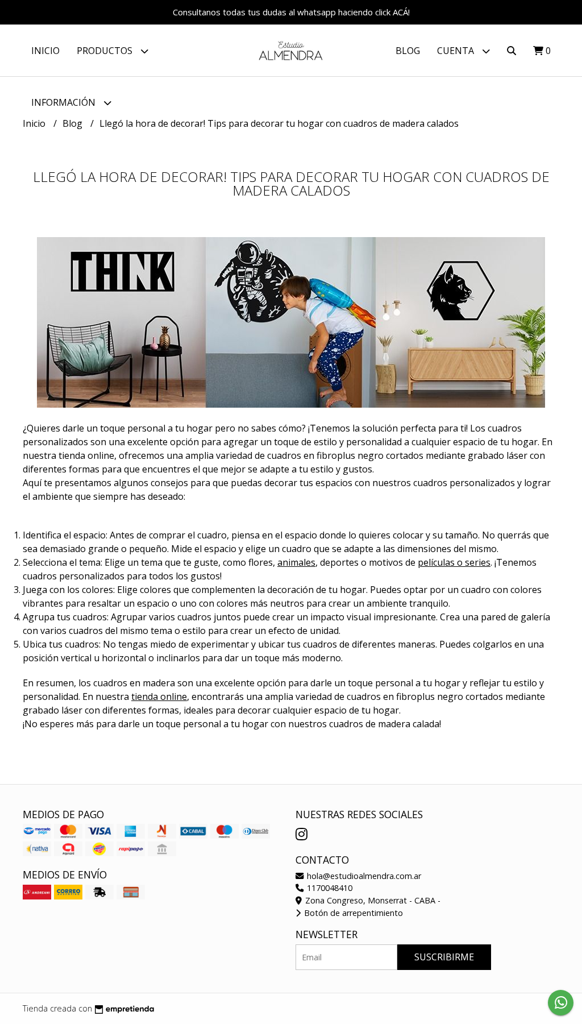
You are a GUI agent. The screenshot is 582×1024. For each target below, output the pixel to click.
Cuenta (456, 50)
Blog (408, 50)
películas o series (454, 562)
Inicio (45, 50)
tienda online (159, 696)
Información (64, 102)
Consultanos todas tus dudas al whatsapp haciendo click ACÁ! (291, 12)
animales (296, 562)
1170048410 (328, 887)
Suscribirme (444, 957)
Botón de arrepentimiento (352, 912)
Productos (106, 50)
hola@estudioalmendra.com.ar (363, 875)
